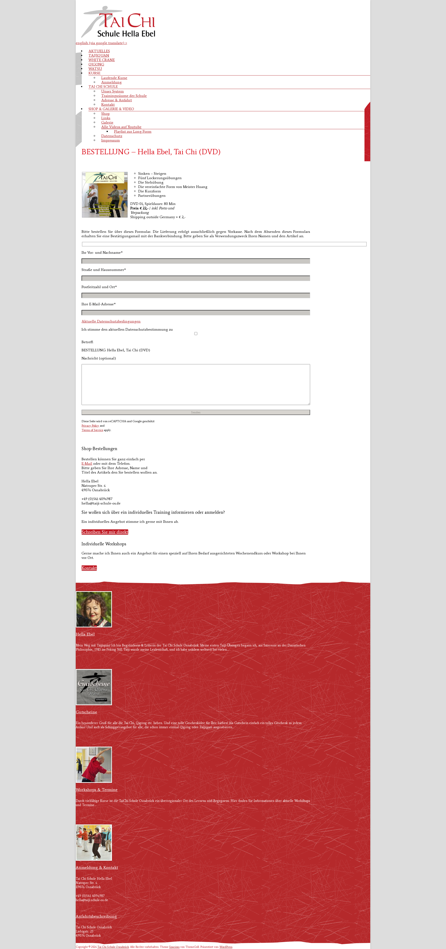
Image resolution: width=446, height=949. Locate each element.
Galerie (107, 122)
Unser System (112, 91)
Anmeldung (111, 82)
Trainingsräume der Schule (124, 95)
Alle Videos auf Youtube (121, 127)
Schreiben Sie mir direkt (105, 532)
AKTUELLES (99, 51)
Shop (105, 113)
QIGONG (96, 64)
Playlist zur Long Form (132, 131)
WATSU (95, 68)
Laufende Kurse (114, 78)
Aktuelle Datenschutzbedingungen (111, 321)
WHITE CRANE (102, 60)
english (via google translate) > (101, 43)
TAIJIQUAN (99, 55)
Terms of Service (92, 430)
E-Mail (87, 463)
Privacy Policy (90, 426)
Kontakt (108, 104)
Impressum (110, 140)
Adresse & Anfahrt (116, 100)
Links (105, 118)
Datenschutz (111, 136)
